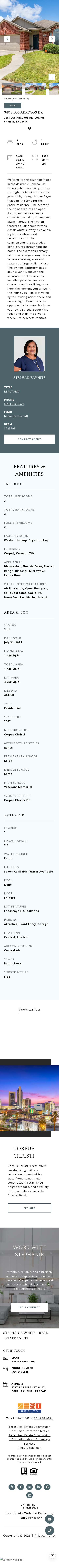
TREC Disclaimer (29, 1447)
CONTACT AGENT (29, 439)
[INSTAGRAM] (29, 1487)
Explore (30, 1208)
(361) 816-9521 (14, 404)
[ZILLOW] (29, 1495)
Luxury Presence (29, 1518)
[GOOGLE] (47, 1487)
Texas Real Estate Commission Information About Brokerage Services (29, 1439)
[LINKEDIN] (38, 1487)
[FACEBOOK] (20, 1487)
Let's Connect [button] (29, 1307)
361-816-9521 (43, 1418)
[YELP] (12, 1487)
